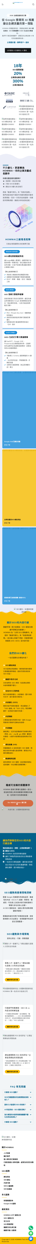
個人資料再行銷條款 (11, 1159)
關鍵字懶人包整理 (10, 1230)
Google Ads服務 (10, 1203)
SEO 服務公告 (9, 1218)
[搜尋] (33, 4)
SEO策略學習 (8, 1224)
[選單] (3, 4)
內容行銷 (7, 1183)
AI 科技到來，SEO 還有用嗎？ (15, 1109)
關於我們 (7, 1156)
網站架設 (7, 1177)
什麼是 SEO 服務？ (11, 1092)
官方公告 (7, 1221)
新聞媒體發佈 (8, 1200)
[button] (18, 1092)
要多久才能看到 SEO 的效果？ (15, 1105)
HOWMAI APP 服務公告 (12, 1215)
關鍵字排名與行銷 (12, 979)
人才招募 (7, 1153)
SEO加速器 (8, 1189)
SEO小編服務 (8, 1186)
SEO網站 (7, 1180)
